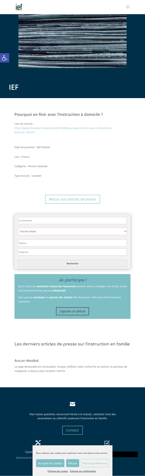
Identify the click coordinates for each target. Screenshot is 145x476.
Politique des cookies (58, 471)
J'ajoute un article (72, 311)
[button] (4, 57)
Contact (72, 430)
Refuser (72, 463)
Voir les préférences (95, 463)
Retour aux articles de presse (72, 199)
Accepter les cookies (50, 463)
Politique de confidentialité (83, 471)
